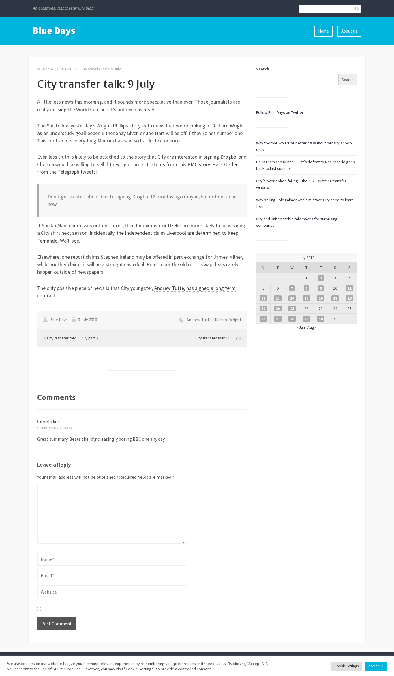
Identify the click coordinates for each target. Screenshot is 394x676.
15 (306, 298)
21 (292, 308)
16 (321, 298)
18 (350, 298)
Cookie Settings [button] (346, 666)
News (67, 69)
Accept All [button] (375, 666)
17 (335, 298)
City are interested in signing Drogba (196, 156)
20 (278, 308)
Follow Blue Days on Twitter (279, 112)
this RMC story (194, 164)
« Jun (300, 327)
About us (349, 31)
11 (350, 288)
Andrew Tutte (199, 319)
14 (292, 298)
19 (263, 308)
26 (263, 318)
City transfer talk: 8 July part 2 (72, 338)
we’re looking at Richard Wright (210, 125)
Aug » (312, 327)
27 (278, 318)
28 (292, 318)
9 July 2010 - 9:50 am (54, 428)
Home (323, 31)
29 (306, 318)
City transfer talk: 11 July (217, 338)
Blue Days (54, 31)
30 (321, 318)
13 (278, 298)
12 (263, 298)
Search (262, 69)
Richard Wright (228, 319)
